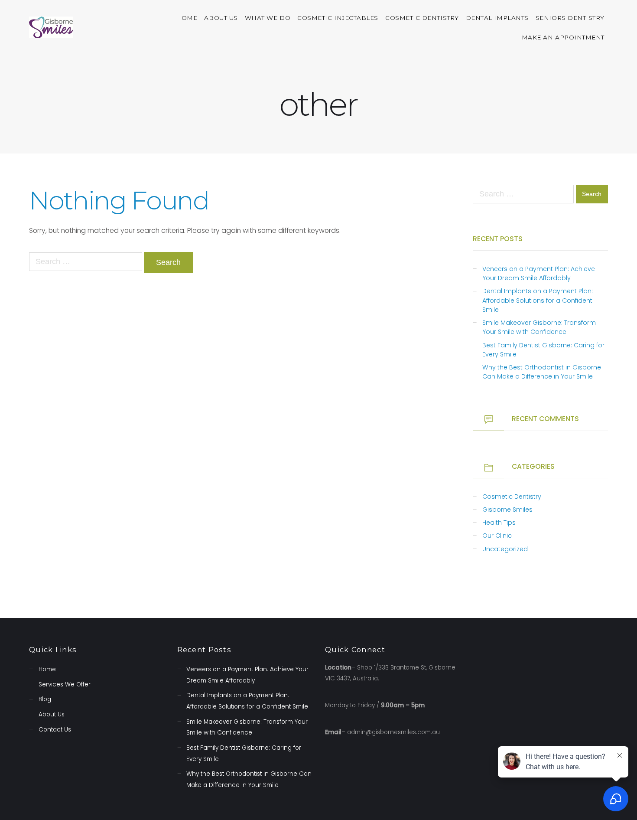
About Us (220, 17)
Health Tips (499, 522)
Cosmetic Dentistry (422, 17)
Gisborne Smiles (507, 509)
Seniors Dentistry (570, 17)
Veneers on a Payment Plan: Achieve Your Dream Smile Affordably (538, 273)
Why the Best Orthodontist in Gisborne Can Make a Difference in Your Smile (541, 372)
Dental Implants (497, 17)
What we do (267, 17)
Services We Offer (65, 684)
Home (186, 17)
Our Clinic (497, 535)
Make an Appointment (563, 37)
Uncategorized (505, 549)
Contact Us (55, 729)
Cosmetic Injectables (337, 17)
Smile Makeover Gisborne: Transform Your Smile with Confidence (539, 327)
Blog (45, 699)
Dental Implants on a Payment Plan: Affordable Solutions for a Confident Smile (537, 300)
